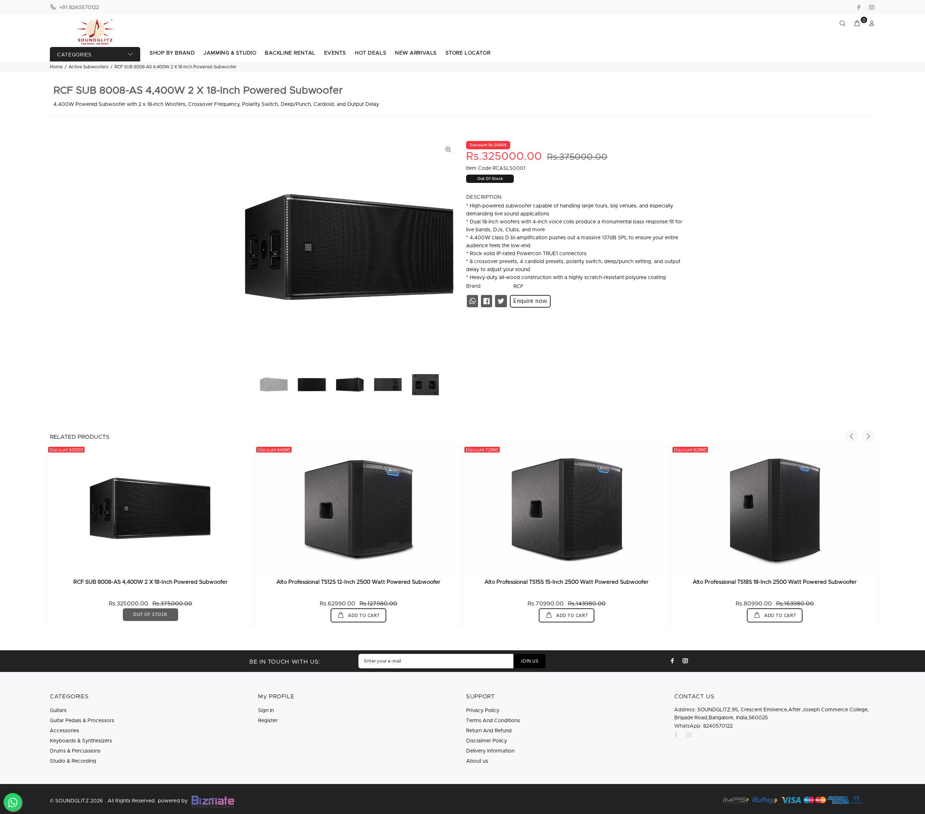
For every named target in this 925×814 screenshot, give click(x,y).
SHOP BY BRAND (172, 53)
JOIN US (529, 661)
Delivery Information (490, 751)
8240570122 (703, 726)
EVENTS (335, 53)
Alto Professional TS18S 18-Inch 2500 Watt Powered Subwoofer (775, 582)
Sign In (266, 710)
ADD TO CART (363, 616)
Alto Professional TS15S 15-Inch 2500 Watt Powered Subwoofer (567, 582)
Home (56, 67)
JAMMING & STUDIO (229, 53)
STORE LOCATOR (468, 53)
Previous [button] (851, 436)
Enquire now (530, 301)
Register (268, 720)
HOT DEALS (370, 53)
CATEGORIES (74, 54)
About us (477, 761)
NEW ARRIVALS (416, 53)
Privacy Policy (482, 710)
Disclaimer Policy (486, 741)
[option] (278, 384)
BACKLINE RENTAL (290, 53)
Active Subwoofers (88, 67)
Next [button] (868, 436)
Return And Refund (489, 730)
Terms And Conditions (493, 720)
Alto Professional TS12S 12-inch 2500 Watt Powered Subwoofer (358, 582)
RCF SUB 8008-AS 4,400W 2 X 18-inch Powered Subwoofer (150, 582)
